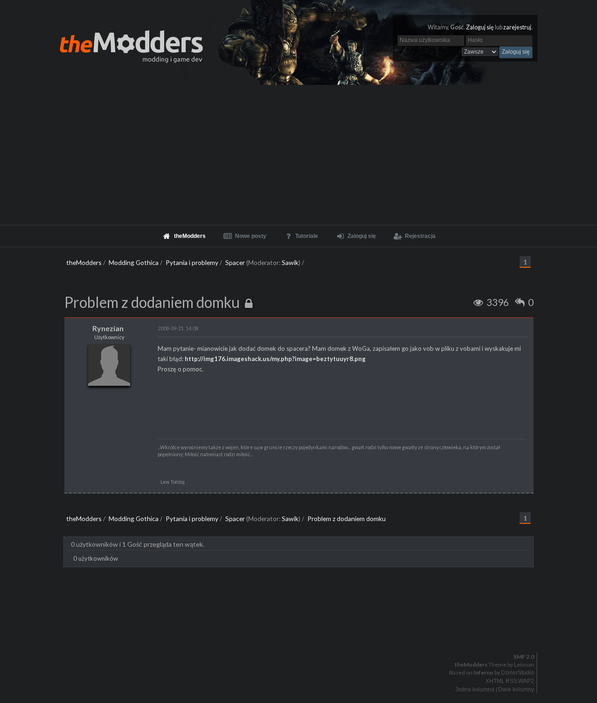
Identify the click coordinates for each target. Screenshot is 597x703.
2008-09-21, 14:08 (178, 328)
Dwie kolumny (516, 689)
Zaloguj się (480, 27)
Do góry (302, 632)
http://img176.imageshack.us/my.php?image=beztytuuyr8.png (275, 358)
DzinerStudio (517, 672)
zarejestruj (517, 27)
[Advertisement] (298, 155)
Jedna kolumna (474, 689)
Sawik (290, 262)
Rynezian (108, 328)
